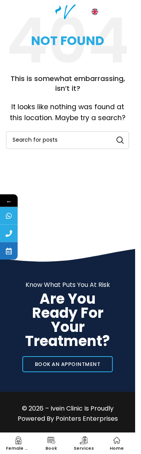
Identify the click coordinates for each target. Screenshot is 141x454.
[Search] (25, 12)
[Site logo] (67, 11)
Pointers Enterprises (87, 418)
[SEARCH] (120, 140)
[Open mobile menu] (10, 12)
